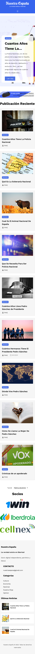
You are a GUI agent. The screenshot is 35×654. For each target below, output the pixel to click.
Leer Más (10, 78)
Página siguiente (21, 488)
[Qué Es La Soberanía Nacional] (5, 619)
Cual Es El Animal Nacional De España (16, 222)
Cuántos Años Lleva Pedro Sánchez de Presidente (14, 307)
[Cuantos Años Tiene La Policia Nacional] (5, 607)
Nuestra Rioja (8, 590)
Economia (6, 584)
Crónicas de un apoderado (14, 473)
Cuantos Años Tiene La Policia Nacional (16, 46)
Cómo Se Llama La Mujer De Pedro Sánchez (15, 432)
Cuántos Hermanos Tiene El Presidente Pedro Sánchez (15, 350)
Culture (6, 581)
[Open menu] (17, 11)
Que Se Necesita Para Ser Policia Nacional (14, 265)
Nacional (8, 38)
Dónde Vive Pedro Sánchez (15, 391)
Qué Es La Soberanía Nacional (16, 181)
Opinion (5, 469)
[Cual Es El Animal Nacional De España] (5, 630)
